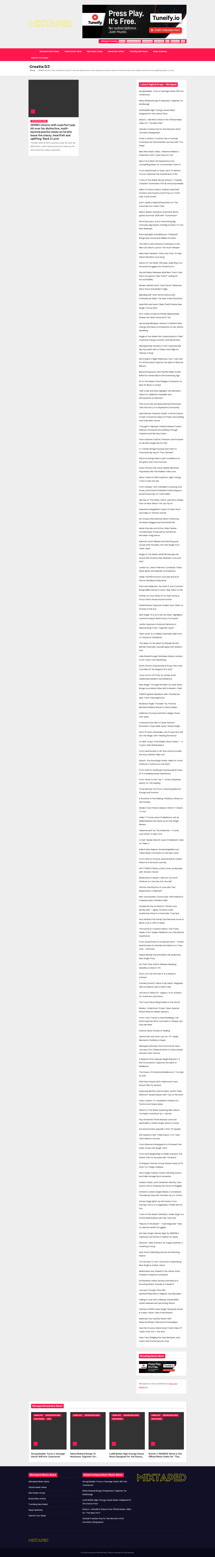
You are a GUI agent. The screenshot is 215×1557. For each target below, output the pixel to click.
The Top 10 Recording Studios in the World (159, 1002)
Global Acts (38, 1415)
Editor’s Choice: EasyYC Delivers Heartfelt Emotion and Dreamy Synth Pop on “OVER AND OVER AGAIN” (159, 193)
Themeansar (128, 1552)
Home (32, 70)
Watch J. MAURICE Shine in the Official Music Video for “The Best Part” (165, 1456)
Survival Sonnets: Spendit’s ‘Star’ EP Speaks (160, 1129)
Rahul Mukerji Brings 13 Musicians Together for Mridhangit (83, 1456)
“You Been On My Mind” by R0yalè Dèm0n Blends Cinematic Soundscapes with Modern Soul (160, 647)
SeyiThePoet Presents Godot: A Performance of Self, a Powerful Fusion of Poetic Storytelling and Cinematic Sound (161, 417)
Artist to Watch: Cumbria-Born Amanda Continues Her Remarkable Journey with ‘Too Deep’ (161, 142)
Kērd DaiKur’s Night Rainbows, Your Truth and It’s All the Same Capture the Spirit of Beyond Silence (161, 362)
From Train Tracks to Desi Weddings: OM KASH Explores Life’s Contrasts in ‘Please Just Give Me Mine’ (161, 1021)
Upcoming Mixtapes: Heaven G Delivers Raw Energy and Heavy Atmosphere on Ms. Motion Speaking (161, 327)
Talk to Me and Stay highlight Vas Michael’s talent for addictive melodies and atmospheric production (160, 394)
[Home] (32, 51)
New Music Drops (95, 51)
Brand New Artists (116, 51)
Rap (167, 41)
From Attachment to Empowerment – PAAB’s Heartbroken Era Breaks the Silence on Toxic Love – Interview (161, 945)
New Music (175, 41)
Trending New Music (139, 51)
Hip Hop (122, 41)
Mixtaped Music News (49, 51)
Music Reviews (39, 1419)
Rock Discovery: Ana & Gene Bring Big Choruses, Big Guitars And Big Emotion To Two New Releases (161, 225)
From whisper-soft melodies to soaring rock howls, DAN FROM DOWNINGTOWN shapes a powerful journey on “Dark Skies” (160, 490)
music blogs (147, 41)
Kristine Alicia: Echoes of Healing (154, 1030)
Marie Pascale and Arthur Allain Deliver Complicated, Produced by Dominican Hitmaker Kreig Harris (158, 532)
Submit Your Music (40, 58)
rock (49, 1419)
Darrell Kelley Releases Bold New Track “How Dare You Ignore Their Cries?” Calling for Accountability (160, 276)
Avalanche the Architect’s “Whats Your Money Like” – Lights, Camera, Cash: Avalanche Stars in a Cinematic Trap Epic (159, 910)
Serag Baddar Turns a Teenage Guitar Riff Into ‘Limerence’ (48, 1455)
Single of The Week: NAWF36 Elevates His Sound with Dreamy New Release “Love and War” (160, 558)
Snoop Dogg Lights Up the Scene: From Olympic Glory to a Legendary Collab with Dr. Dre (161, 1205)
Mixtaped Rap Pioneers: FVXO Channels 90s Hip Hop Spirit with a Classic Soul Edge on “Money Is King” (160, 349)
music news (159, 41)
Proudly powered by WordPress (94, 1552)
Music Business (160, 51)
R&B (183, 41)
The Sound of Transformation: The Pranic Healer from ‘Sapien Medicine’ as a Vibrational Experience (161, 932)
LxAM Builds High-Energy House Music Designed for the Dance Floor (126, 1456)
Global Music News (73, 51)
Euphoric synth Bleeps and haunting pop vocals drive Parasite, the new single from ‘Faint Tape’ (159, 545)
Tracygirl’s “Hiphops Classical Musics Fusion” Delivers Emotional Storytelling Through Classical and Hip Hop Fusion (160, 430)
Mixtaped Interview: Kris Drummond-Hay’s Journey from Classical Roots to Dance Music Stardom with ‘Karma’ (161, 1050)
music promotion (133, 41)
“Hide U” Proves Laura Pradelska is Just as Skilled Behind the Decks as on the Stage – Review (159, 821)
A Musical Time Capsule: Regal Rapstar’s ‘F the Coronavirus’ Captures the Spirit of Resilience (159, 1063)
